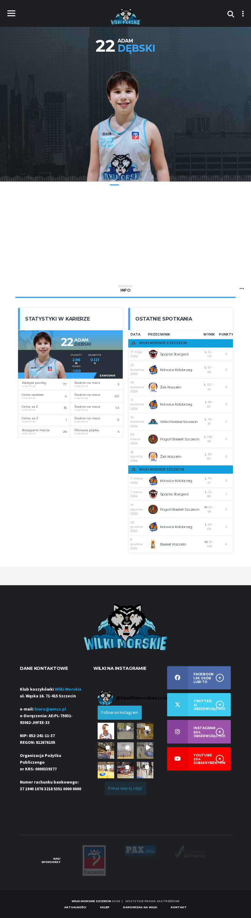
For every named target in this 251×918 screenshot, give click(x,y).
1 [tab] (114, 184)
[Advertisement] (125, 233)
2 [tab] (125, 184)
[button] (106, 731)
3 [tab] (136, 184)
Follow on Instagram (119, 713)
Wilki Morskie (68, 689)
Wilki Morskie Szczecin (91, 901)
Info (125, 288)
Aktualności (75, 907)
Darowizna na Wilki (140, 907)
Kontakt (179, 907)
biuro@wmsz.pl (50, 709)
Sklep (105, 907)
